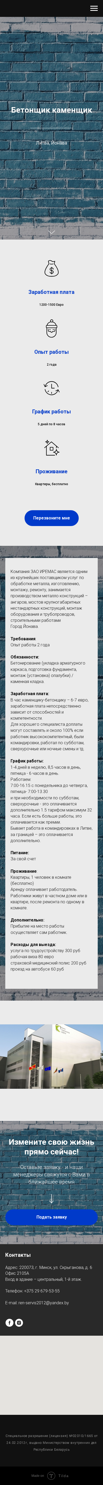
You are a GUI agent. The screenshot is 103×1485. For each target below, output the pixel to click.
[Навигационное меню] (94, 8)
